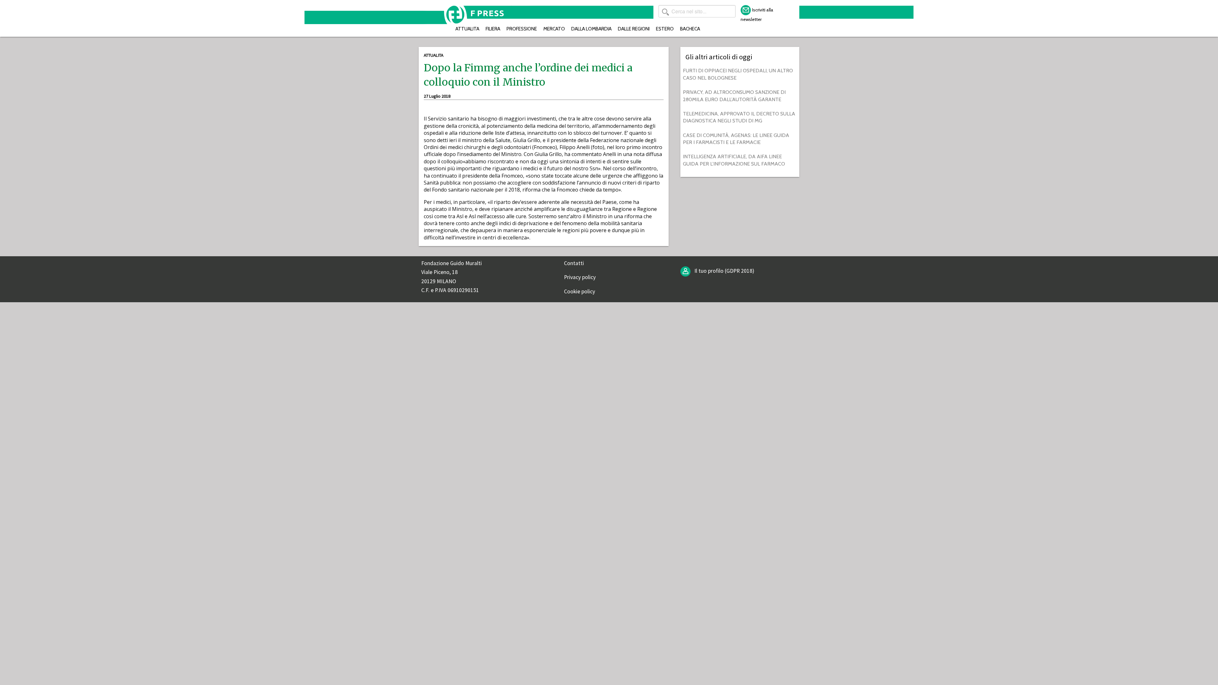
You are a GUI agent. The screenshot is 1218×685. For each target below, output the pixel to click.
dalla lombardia (591, 29)
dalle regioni (634, 29)
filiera (493, 29)
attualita (467, 29)
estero (665, 29)
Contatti (574, 263)
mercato (554, 29)
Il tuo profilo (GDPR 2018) (723, 270)
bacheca (690, 29)
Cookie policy (579, 291)
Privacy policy (580, 277)
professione (522, 29)
